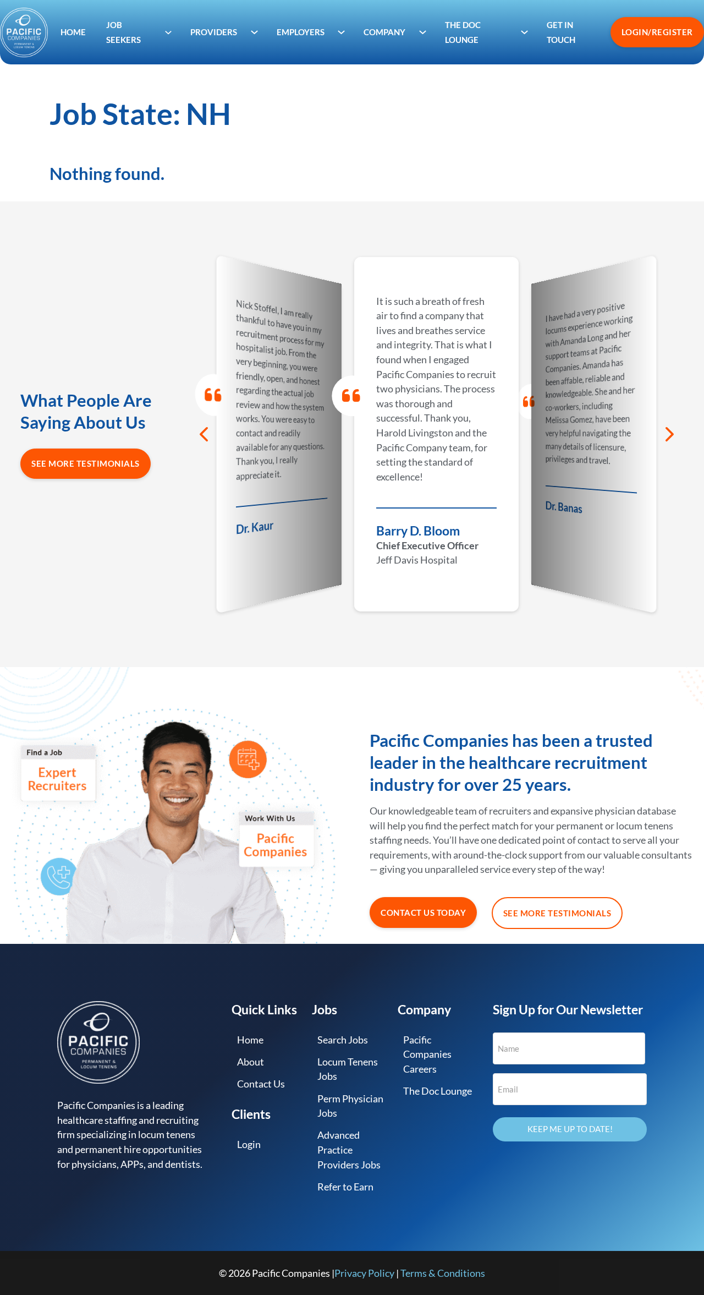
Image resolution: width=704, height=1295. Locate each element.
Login (249, 1144)
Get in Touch (561, 32)
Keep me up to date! (570, 1129)
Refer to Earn (345, 1187)
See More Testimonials (85, 463)
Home (73, 32)
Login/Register (657, 32)
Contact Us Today (423, 912)
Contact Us (261, 1084)
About (250, 1062)
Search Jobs (342, 1040)
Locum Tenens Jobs (347, 1069)
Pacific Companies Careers (427, 1054)
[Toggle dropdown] (168, 32)
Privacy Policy (364, 1273)
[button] (203, 434)
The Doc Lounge (437, 1091)
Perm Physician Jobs (350, 1105)
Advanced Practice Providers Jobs (349, 1149)
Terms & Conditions (442, 1273)
